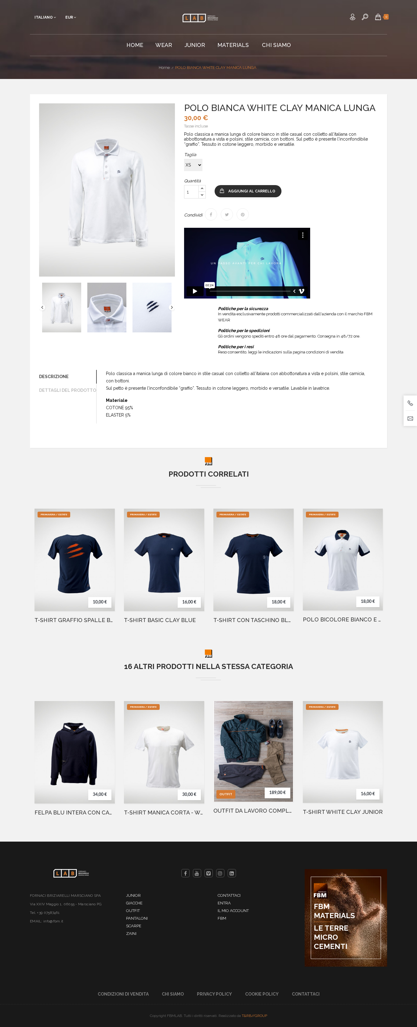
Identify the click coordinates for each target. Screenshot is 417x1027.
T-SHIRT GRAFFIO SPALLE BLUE (74, 620)
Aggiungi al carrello (251, 191)
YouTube (197, 873)
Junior (133, 895)
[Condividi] (211, 214)
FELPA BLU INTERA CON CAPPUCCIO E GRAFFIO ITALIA (74, 813)
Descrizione (54, 376)
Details (104, 571)
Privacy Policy (214, 994)
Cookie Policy (262, 994)
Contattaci (229, 895)
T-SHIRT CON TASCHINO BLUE (253, 620)
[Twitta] (227, 214)
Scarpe (133, 926)
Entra (224, 903)
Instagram (220, 873)
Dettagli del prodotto (67, 390)
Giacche (134, 903)
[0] (378, 17)
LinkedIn (232, 873)
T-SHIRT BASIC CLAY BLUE (160, 620)
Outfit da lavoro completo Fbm (253, 811)
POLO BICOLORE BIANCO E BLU (343, 620)
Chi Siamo (173, 994)
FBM (222, 918)
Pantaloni (137, 918)
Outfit (133, 910)
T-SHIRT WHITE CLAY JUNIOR (343, 812)
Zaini (131, 933)
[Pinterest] (243, 214)
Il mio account (233, 910)
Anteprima (104, 559)
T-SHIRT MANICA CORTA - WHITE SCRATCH (164, 813)
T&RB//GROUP (254, 1016)
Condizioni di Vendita (123, 994)
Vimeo (209, 873)
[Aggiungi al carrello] (104, 547)
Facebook (185, 873)
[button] (378, 17)
